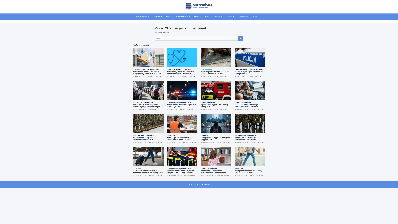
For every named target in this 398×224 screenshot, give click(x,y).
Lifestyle (229, 17)
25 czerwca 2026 (174, 142)
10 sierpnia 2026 (173, 76)
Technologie (154, 69)
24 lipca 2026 (241, 76)
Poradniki (204, 135)
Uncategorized (206, 69)
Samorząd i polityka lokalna (143, 135)
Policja (251, 69)
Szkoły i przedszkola (243, 102)
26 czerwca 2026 (140, 142)
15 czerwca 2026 (208, 175)
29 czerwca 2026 (242, 109)
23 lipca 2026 (139, 109)
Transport (156, 17)
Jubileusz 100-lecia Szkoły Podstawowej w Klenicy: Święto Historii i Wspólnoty (213, 173)
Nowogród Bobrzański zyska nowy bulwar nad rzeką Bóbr (248, 172)
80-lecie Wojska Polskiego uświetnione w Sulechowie (245, 139)
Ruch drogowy (138, 102)
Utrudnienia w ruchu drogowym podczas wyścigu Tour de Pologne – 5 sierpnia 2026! (148, 107)
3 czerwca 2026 (241, 175)
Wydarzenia (258, 69)
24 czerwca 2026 (208, 142)
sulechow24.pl (205, 184)
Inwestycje (145, 69)
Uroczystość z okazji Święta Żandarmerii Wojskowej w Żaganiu (146, 139)
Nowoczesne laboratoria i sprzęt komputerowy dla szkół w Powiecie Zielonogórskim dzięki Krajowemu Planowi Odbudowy (147, 75)
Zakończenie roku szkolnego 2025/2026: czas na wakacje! (246, 106)
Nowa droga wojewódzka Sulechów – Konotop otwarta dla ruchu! (215, 73)
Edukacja (136, 69)
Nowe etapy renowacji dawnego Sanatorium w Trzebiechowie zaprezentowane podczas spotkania (181, 140)
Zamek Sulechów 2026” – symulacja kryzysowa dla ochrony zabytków (181, 172)
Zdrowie (196, 17)
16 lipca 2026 (172, 109)
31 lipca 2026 (206, 76)
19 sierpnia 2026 (139, 76)
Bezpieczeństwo (141, 17)
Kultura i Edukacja (182, 17)
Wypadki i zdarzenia (208, 102)
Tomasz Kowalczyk (154, 76)
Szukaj (240, 38)
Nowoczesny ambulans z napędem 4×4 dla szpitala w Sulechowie (180, 73)
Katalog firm (242, 17)
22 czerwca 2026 (242, 142)
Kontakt (254, 17)
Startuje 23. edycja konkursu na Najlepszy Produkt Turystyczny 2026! (148, 172)
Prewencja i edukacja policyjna (179, 102)
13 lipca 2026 (206, 109)
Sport (207, 17)
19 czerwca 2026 (174, 175)
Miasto (168, 17)
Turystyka (216, 17)
